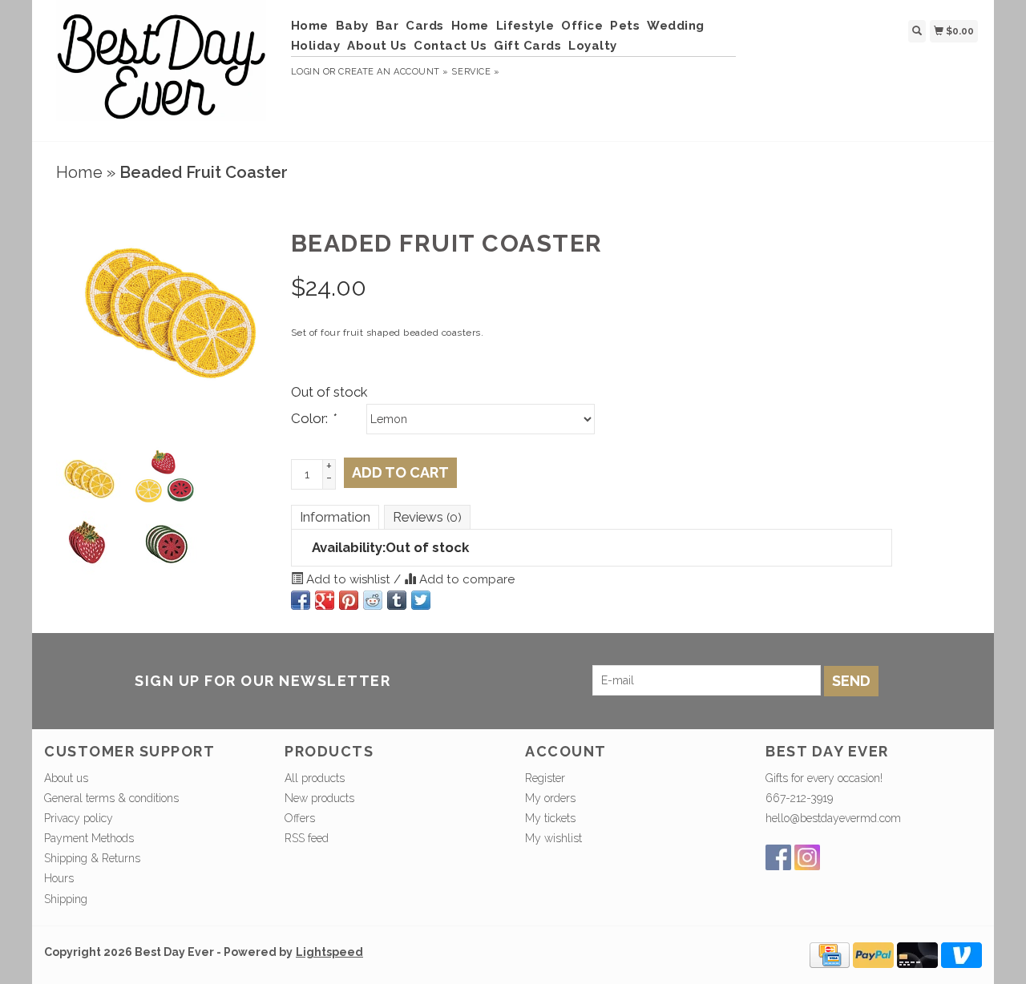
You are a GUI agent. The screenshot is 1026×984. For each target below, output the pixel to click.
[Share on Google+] (324, 600)
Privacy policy (78, 818)
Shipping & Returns (92, 858)
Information (335, 517)
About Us (376, 45)
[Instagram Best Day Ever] (807, 857)
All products (315, 778)
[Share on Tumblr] (396, 600)
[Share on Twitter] (420, 600)
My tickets (550, 818)
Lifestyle (525, 25)
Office (582, 25)
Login (306, 72)
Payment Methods (89, 838)
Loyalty (592, 45)
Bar (387, 25)
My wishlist (553, 838)
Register (545, 778)
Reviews (427, 517)
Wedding (676, 25)
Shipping (65, 899)
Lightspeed (329, 952)
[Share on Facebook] (300, 600)
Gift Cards (527, 45)
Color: (313, 418)
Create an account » (393, 72)
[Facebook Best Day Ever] (778, 857)
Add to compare (465, 579)
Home (310, 25)
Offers (300, 818)
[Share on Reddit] (372, 600)
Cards (425, 25)
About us (66, 778)
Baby (352, 25)
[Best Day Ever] (161, 68)
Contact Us (450, 45)
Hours (59, 878)
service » (475, 72)
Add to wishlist (348, 579)
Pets (625, 25)
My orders (550, 798)
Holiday (316, 45)
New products (319, 798)
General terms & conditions (111, 798)
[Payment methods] (830, 953)
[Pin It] (348, 600)
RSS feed (307, 838)
